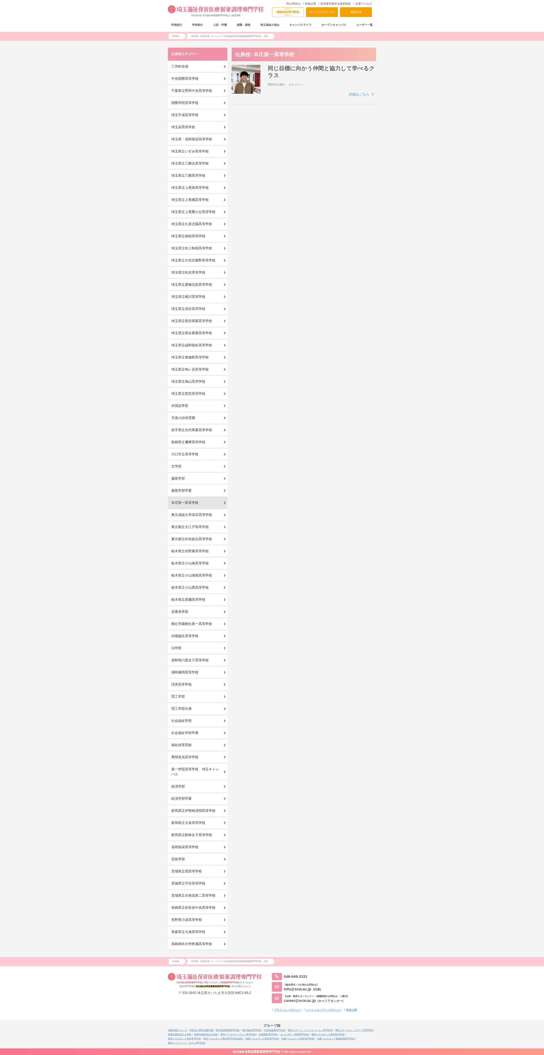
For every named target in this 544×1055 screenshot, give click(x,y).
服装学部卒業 (181, 490)
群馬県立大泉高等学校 (188, 823)
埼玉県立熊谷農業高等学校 (191, 333)
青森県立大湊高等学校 (188, 932)
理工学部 (178, 696)
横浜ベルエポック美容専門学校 (328, 1034)
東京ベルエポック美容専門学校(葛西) (223, 1038)
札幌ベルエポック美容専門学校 (297, 1038)
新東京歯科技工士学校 (179, 1034)
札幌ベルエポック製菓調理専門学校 (335, 1038)
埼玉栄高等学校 (183, 127)
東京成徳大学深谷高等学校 (191, 515)
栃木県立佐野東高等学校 (190, 551)
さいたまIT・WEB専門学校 (294, 1034)
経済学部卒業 (181, 798)
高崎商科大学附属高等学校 (191, 944)
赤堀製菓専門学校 (268, 1034)
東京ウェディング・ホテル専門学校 (186, 1043)
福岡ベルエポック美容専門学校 (262, 1038)
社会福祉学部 (181, 721)
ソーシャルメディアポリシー (324, 1009)
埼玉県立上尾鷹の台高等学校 (193, 212)
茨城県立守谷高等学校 (188, 883)
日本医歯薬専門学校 (274, 1030)
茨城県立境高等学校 (186, 871)
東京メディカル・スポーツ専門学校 (354, 1030)
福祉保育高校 (181, 745)
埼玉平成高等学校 (184, 115)
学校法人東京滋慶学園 (201, 1030)
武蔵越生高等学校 (184, 636)
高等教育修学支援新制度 (335, 3)
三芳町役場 (179, 66)
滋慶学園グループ (177, 1030)
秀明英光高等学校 (184, 757)
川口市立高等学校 (184, 454)
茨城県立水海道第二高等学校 (193, 895)
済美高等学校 (181, 684)
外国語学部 (179, 406)
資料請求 (355, 12)
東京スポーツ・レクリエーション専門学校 (310, 1030)
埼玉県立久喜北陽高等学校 (191, 224)
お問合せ (295, 3)
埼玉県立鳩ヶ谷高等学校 (190, 369)
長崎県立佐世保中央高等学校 (193, 907)
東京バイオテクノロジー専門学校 (238, 1034)
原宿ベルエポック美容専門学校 (184, 1038)
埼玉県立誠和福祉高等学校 (191, 345)
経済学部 (178, 786)
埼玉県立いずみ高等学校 (190, 151)
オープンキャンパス (322, 12)
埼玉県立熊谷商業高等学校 (191, 321)
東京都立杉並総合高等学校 (191, 539)
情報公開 (310, 3)
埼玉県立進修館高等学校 (190, 357)
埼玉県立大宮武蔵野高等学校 (193, 260)
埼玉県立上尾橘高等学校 (190, 200)
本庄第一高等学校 (184, 502)
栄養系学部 (179, 611)
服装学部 (178, 478)
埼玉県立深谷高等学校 (188, 309)
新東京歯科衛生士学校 (206, 1034)
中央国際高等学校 (184, 78)
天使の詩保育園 (183, 418)
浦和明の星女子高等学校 (190, 660)
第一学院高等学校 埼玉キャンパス (195, 771)
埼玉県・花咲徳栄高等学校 (191, 139)
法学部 (176, 648)
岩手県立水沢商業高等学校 (191, 430)
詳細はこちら (359, 94)
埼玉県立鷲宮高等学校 (188, 393)
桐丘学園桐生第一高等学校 (191, 624)
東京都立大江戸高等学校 (190, 527)
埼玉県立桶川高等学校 (188, 296)
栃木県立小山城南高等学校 (191, 575)
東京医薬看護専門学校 (227, 1030)
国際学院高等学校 (184, 103)
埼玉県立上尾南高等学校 (190, 187)
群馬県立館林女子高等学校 (191, 835)
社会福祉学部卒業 (184, 733)
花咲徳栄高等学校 (184, 847)
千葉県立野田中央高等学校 (191, 90)
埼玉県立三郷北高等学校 (190, 163)
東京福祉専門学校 (251, 1030)
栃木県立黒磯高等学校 (188, 599)
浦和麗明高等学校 (184, 672)
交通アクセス (363, 3)
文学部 (176, 466)
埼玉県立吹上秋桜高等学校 (191, 248)
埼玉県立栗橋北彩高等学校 (191, 284)
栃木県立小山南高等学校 (190, 563)
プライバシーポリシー (288, 1009)
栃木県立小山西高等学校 (190, 587)
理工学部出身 (181, 708)
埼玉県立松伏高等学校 (188, 272)
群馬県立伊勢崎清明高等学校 (193, 810)
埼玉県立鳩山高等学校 (188, 381)
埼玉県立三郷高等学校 (188, 175)
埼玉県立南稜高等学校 (188, 236)
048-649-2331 (295, 976)
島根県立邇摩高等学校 (188, 442)
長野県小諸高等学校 (186, 920)
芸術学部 (178, 859)
